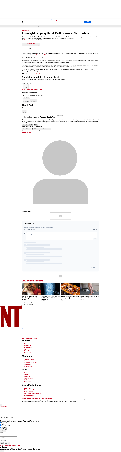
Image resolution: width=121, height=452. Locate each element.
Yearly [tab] (35, 124)
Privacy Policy (28, 366)
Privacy (40, 89)
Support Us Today (26, 132)
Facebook (35, 73)
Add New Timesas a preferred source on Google (31, 44)
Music (62, 26)
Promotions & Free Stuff (30, 362)
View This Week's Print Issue (29, 338)
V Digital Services (29, 395)
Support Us (87, 21)
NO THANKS (34, 101)
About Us (26, 372)
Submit (7, 443)
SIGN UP (25, 87)
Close (2, 451)
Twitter (40, 73)
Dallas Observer (28, 388)
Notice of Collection (27, 89)
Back (2, 443)
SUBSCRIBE (26, 101)
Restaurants (25, 30)
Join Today (3, 429)
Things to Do (4, 423)
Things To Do (70, 26)
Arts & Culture (55, 26)
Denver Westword (29, 390)
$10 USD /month (27, 129)
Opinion (39, 26)
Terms (35, 89)
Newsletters (88, 26)
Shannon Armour (28, 39)
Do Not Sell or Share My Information (31, 403)
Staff (25, 380)
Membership (27, 381)
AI (40, 398)
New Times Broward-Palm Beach (32, 393)
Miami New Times (28, 391)
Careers (26, 374)
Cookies (31, 398)
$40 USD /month (46, 129)
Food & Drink (47, 26)
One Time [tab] (25, 124)
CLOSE (24, 112)
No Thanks (3, 430)
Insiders (3, 424)
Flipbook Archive (28, 378)
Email (23, 83)
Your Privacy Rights (46, 398)
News (26, 26)
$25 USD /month (36, 129)
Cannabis (33, 26)
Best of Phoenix (78, 26)
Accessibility (37, 398)
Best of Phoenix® (5, 425)
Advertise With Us (29, 359)
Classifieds (27, 361)
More (94, 26)
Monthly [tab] (31, 124)
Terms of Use (27, 364)
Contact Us (27, 376)
